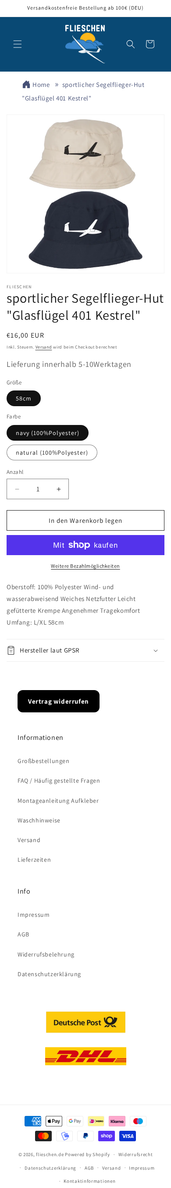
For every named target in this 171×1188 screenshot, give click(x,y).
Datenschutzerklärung (49, 974)
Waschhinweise (39, 820)
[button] (17, 44)
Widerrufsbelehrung (46, 954)
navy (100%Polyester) (47, 433)
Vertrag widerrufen (58, 701)
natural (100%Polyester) (52, 452)
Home (41, 84)
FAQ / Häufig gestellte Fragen (59, 780)
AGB (23, 934)
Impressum (34, 915)
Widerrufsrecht (135, 1154)
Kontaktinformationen (89, 1181)
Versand (44, 347)
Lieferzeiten (34, 859)
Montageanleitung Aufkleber (58, 801)
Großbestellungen (44, 761)
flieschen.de (50, 1154)
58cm (24, 398)
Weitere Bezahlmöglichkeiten (85, 566)
